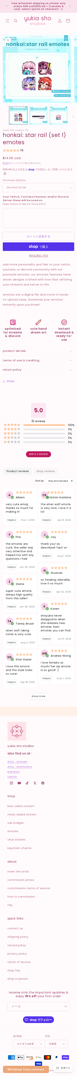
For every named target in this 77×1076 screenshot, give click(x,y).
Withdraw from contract (25, 1069)
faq (9, 905)
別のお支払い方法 (38, 255)
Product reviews (18, 471)
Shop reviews (45, 471)
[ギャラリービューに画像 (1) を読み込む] (18, 116)
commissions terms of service (28, 888)
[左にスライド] (4, 116)
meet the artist (18, 871)
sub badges (15, 823)
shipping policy (17, 937)
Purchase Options (14, 180)
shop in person (17, 979)
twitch (12, 777)
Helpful (11, 520)
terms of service (19, 962)
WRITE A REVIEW (38, 454)
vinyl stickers (16, 839)
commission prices (20, 880)
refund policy (16, 945)
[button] (7, 21)
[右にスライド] (73, 116)
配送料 (6, 163)
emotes (13, 831)
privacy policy (17, 954)
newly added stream (21, 814)
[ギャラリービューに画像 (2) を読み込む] (38, 116)
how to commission (21, 896)
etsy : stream (17, 762)
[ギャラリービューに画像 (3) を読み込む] (58, 116)
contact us (15, 928)
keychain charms (19, 848)
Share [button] (11, 381)
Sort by (39, 480)
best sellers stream (20, 806)
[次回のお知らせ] (70, 6)
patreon (13, 772)
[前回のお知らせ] (7, 6)
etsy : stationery (19, 767)
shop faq (13, 970)
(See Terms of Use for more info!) (36, 200)
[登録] (65, 1006)
